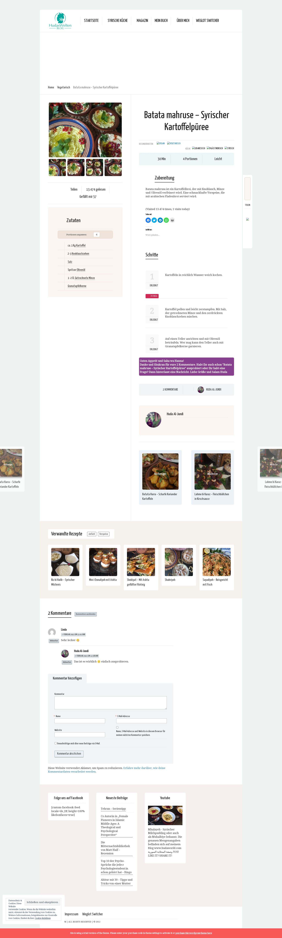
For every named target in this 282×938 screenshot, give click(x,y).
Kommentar (59, 694)
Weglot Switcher (92, 914)
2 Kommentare (170, 389)
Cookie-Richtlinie (43, 918)
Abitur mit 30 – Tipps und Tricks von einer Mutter (117, 881)
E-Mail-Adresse (123, 716)
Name (58, 716)
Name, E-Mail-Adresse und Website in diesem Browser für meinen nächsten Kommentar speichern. (140, 733)
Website (58, 730)
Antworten (54, 641)
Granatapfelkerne (77, 286)
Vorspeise (103, 534)
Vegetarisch (63, 87)
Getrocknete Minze (85, 278)
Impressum (71, 914)
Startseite (91, 21)
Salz (70, 261)
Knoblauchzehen (80, 253)
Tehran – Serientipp (113, 808)
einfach (92, 534)
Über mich (183, 21)
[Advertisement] (141, 57)
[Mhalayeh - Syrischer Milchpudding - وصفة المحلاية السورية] (165, 815)
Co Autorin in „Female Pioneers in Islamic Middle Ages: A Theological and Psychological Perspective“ (114, 825)
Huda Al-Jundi (213, 389)
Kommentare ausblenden (85, 614)
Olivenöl (81, 269)
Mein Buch (161, 21)
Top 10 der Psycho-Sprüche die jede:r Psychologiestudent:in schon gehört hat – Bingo (116, 866)
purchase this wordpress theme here (193, 933)
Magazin (142, 21)
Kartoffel (81, 245)
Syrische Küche (118, 21)
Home (51, 87)
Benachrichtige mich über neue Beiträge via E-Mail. (78, 743)
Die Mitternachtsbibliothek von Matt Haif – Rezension (115, 848)
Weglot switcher (207, 21)
